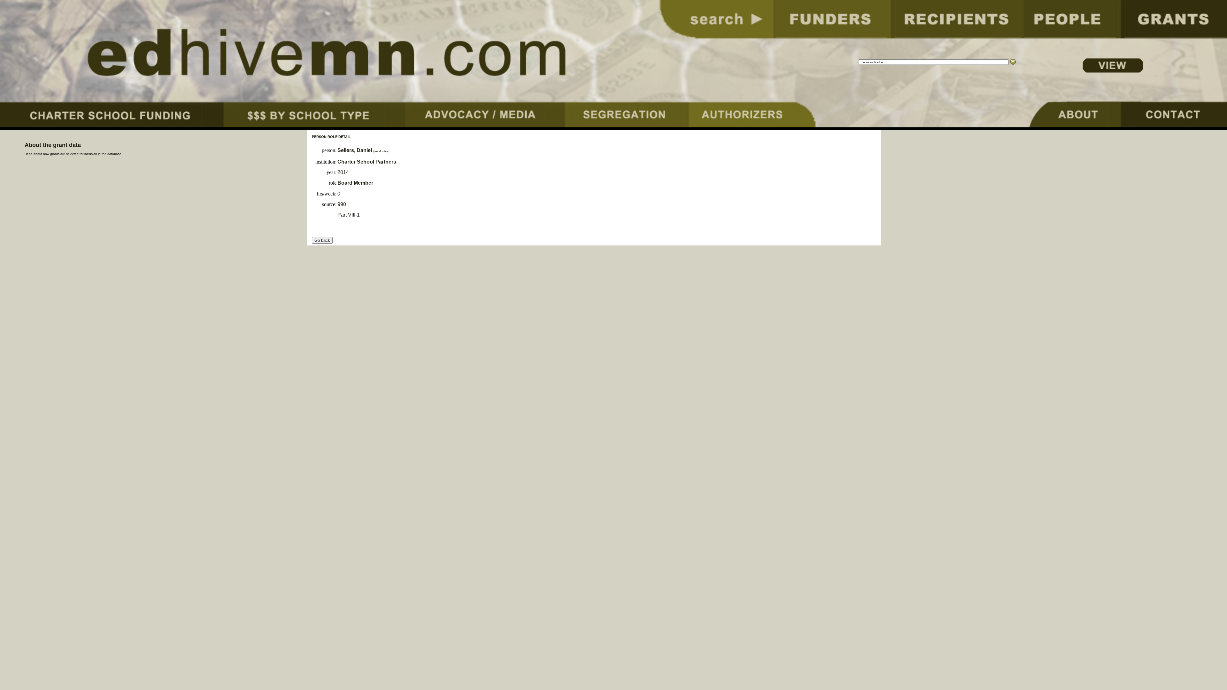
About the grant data (53, 145)
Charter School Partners (366, 162)
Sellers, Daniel (355, 150)
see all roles (381, 151)
